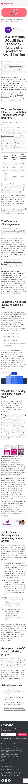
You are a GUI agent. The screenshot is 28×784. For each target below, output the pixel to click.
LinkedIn (16, 754)
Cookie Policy (12, 766)
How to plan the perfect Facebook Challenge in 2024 (14, 698)
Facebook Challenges (7, 136)
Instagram (16, 758)
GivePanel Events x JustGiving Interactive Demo (7, 749)
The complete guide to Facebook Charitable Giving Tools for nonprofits (14, 709)
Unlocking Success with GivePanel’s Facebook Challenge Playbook (14, 704)
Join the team (17, 747)
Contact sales (17, 748)
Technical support (18, 751)
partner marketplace (9, 663)
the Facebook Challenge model (13, 231)
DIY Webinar (4, 758)
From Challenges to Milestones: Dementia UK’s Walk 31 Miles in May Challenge (14, 692)
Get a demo (3, 747)
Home (2, 19)
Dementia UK (5, 77)
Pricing (2, 759)
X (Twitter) (16, 756)
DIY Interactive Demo (5, 756)
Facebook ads (11, 250)
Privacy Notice (4, 766)
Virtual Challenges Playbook (7, 754)
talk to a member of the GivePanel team (13, 671)
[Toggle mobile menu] (25, 3)
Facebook (16, 759)
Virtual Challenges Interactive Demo (5, 752)
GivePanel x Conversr (6, 761)
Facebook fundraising (15, 66)
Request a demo (17, 750)
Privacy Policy (20, 738)
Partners (16, 753)
